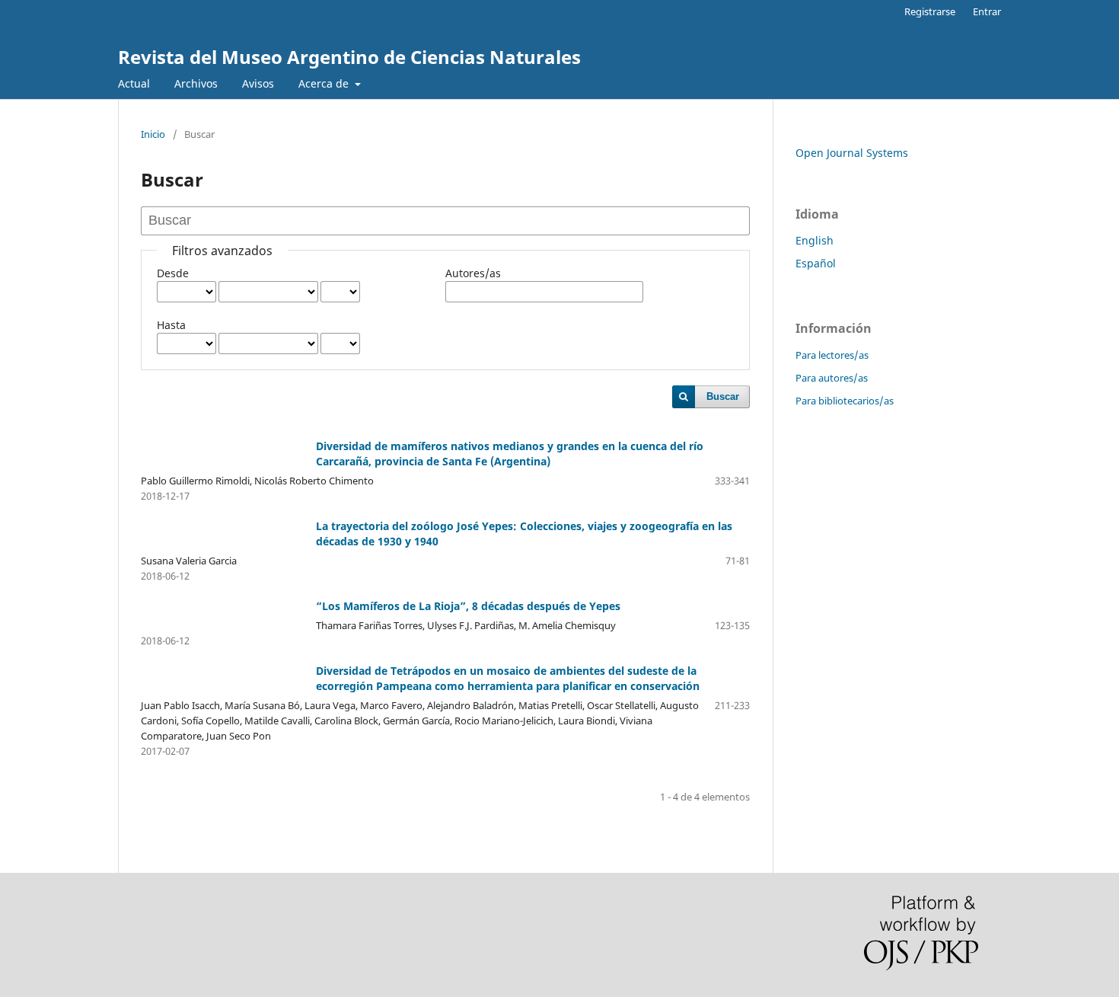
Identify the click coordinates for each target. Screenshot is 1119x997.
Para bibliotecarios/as (844, 400)
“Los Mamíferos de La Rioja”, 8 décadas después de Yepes (468, 606)
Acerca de (325, 83)
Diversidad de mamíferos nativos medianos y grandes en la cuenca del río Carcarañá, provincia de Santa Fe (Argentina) (509, 453)
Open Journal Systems (851, 152)
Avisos (258, 83)
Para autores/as (831, 378)
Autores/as (473, 273)
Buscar (722, 396)
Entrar (987, 11)
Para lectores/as (832, 355)
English (814, 240)
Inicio (153, 134)
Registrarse (929, 11)
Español (815, 263)
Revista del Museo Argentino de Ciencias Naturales (349, 56)
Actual (134, 83)
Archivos (196, 83)
